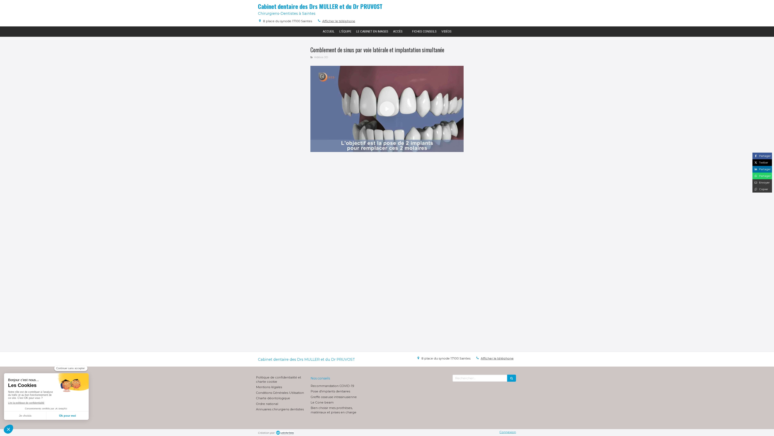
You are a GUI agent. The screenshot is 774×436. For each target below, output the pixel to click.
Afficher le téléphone (338, 21)
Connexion (507, 432)
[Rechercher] (511, 378)
